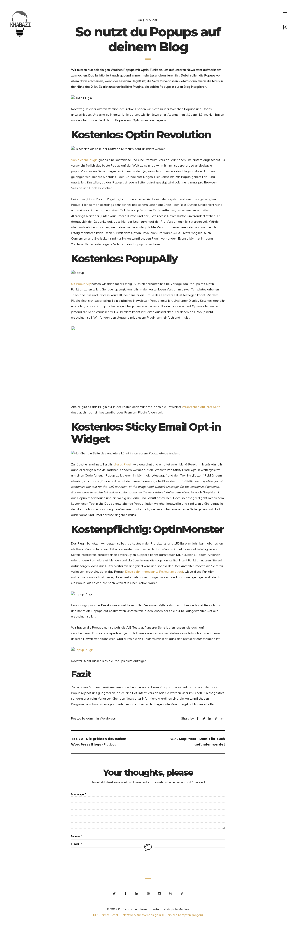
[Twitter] (204, 718)
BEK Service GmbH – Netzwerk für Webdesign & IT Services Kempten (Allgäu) (148, 915)
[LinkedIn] (136, 893)
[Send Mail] (148, 893)
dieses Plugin (123, 464)
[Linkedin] (210, 718)
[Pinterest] (216, 718)
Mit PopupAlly (81, 284)
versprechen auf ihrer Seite (201, 407)
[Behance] (170, 893)
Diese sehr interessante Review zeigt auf (154, 572)
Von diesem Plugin (84, 160)
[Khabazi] (21, 24)
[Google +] (222, 718)
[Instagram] (159, 893)
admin (90, 718)
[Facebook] (198, 718)
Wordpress (108, 718)
